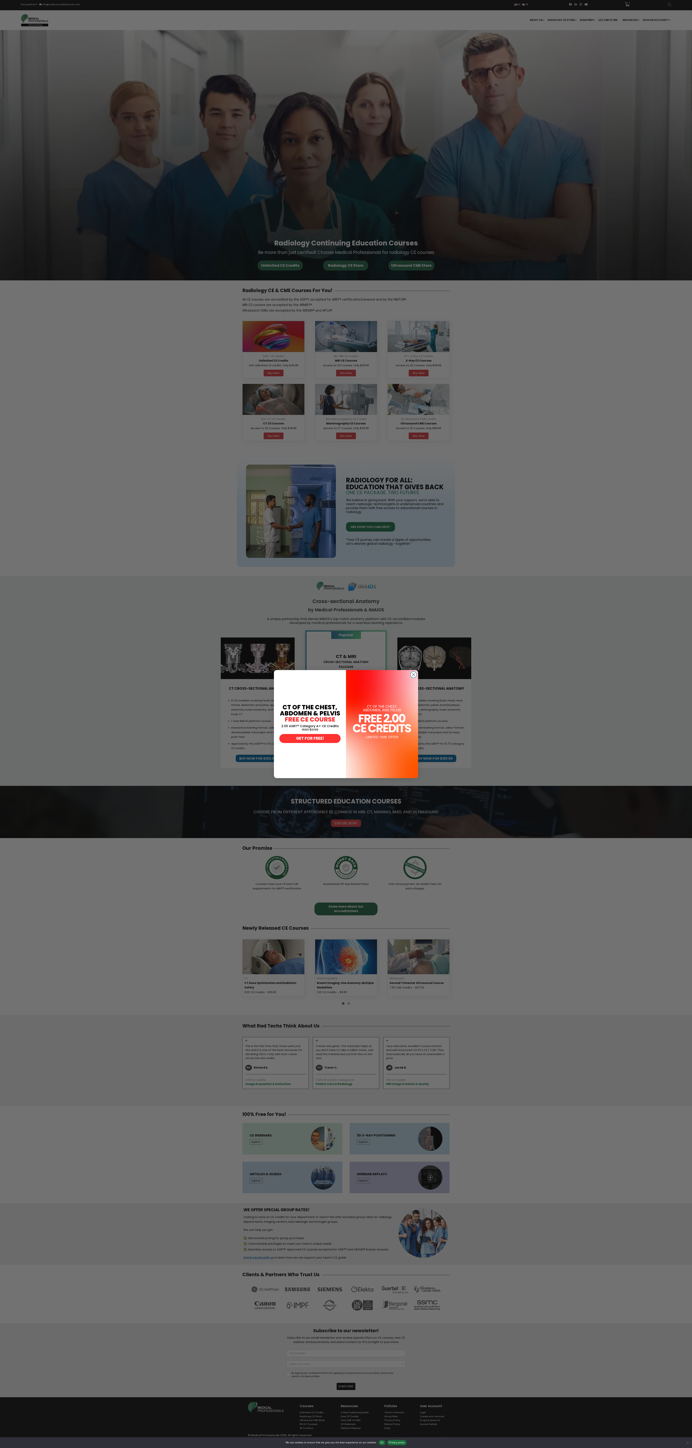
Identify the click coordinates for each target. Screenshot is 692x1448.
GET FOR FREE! (310, 738)
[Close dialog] (413, 675)
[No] (687, 1442)
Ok (382, 1442)
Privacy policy (397, 1442)
